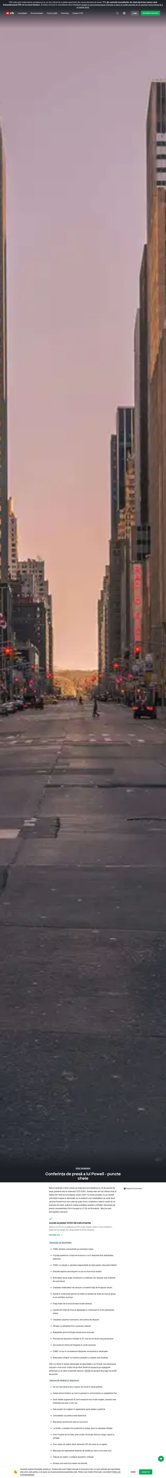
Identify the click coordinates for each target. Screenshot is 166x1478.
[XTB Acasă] (10, 13)
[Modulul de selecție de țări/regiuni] (124, 13)
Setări (133, 1472)
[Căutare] (117, 13)
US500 (87, 1370)
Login (135, 13)
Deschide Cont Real (150, 13)
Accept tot (146, 1472)
